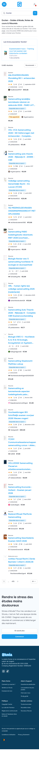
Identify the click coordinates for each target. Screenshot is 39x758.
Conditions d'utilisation (8, 735)
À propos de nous (7, 691)
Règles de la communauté (9, 711)
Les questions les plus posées (27, 689)
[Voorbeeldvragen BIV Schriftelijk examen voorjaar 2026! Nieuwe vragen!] (5, 411)
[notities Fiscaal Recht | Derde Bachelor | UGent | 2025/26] (5, 557)
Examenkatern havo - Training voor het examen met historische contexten (21, 51)
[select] (30, 65)
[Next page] (17, 581)
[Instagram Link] (3, 671)
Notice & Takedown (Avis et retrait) (9, 715)
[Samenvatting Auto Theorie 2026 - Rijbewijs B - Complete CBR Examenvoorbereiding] (5, 308)
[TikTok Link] (7, 671)
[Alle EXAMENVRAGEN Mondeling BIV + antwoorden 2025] (5, 74)
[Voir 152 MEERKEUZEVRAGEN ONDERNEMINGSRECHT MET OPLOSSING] (19, 214)
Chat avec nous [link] (25, 693)
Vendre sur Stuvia (7, 688)
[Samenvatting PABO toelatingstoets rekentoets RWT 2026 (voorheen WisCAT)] (5, 230)
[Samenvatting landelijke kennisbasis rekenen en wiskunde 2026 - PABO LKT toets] (5, 98)
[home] (19, 4)
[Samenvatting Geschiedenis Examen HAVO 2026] (5, 536)
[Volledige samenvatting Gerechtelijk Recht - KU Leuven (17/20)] (5, 179)
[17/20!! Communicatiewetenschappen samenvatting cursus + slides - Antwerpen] (5, 438)
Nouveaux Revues (26, 711)
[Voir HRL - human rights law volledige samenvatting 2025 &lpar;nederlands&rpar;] (19, 292)
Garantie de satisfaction (28, 684)
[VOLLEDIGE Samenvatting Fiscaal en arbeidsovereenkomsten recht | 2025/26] (5, 462)
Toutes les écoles (26, 704)
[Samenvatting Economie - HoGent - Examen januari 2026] (5, 486)
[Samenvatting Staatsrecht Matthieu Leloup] (5, 359)
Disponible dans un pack (16, 108)
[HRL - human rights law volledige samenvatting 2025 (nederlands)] (5, 284)
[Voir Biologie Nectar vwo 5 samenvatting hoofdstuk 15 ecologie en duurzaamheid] (19, 266)
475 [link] (13, 581)
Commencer (19, 637)
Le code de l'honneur (8, 707)
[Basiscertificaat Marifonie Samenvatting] (5, 513)
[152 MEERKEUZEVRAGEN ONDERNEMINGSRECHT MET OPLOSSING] (5, 206)
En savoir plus (19, 631)
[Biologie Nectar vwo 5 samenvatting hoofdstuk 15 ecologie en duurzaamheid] (5, 257)
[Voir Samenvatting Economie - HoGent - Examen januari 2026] (19, 494)
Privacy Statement (23, 735)
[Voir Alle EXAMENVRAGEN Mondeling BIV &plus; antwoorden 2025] (19, 81)
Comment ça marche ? (8, 684)
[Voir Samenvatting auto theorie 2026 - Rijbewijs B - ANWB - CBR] (19, 161)
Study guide (24, 696)
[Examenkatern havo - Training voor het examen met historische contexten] (5, 53)
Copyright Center (7, 704)
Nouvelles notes (26, 707)
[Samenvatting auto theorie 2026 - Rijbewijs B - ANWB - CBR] (5, 152)
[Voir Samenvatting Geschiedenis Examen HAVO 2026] (19, 542)
